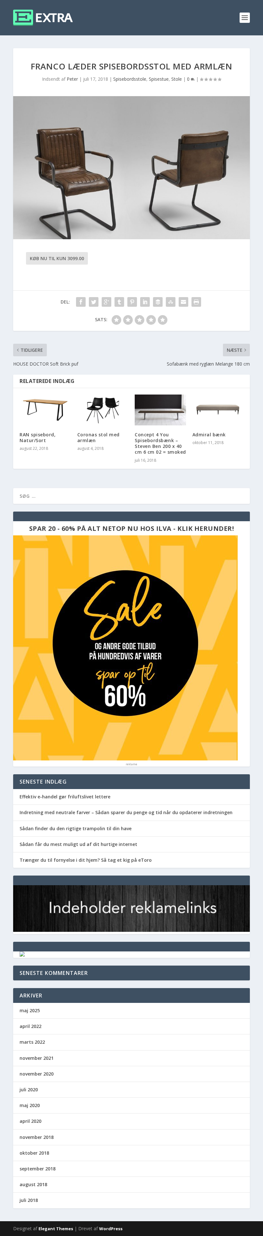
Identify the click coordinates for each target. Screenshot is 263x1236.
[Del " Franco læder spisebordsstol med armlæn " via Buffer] (157, 301)
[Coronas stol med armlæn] (103, 410)
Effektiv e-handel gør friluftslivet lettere (65, 797)
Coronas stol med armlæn (98, 437)
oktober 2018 (34, 1153)
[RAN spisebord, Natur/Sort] (45, 410)
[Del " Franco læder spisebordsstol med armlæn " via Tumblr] (119, 301)
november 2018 (37, 1137)
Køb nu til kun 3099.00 (57, 258)
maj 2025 (30, 1010)
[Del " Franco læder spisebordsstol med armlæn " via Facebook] (80, 301)
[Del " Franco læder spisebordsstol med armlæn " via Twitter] (93, 301)
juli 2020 (29, 1089)
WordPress (111, 1228)
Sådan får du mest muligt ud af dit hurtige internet (78, 844)
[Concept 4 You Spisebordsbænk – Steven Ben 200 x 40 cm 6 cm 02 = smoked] (160, 410)
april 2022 (30, 1026)
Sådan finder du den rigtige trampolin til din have (76, 828)
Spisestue (159, 79)
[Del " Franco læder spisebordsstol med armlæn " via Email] (183, 301)
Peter (72, 79)
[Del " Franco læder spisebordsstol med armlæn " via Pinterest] (132, 301)
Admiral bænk (209, 435)
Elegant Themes (55, 1228)
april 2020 (30, 1121)
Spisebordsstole (129, 79)
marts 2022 (32, 1042)
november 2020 (37, 1074)
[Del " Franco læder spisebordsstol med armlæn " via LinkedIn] (145, 301)
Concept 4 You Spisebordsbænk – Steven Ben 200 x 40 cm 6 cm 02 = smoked (160, 443)
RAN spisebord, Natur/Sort (37, 437)
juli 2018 (29, 1200)
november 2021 (37, 1058)
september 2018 (37, 1169)
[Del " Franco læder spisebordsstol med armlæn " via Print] (196, 301)
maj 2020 (30, 1105)
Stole (176, 79)
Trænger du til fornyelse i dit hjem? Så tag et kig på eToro (86, 860)
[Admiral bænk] (218, 410)
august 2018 (33, 1184)
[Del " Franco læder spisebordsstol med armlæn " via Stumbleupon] (170, 301)
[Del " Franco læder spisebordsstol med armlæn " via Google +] (106, 301)
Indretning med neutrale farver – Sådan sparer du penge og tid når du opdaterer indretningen (126, 812)
